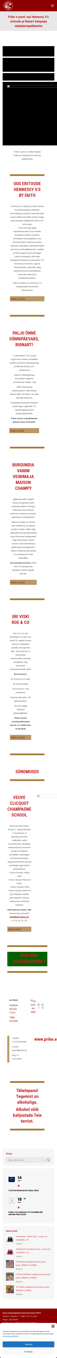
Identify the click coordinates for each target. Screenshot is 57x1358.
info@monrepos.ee (19, 917)
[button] (53, 1326)
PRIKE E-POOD (18, 298)
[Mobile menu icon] (52, 6)
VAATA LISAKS (14, 929)
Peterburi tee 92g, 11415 (13, 1008)
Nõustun (28, 1344)
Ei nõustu (29, 1352)
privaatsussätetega (11, 1336)
